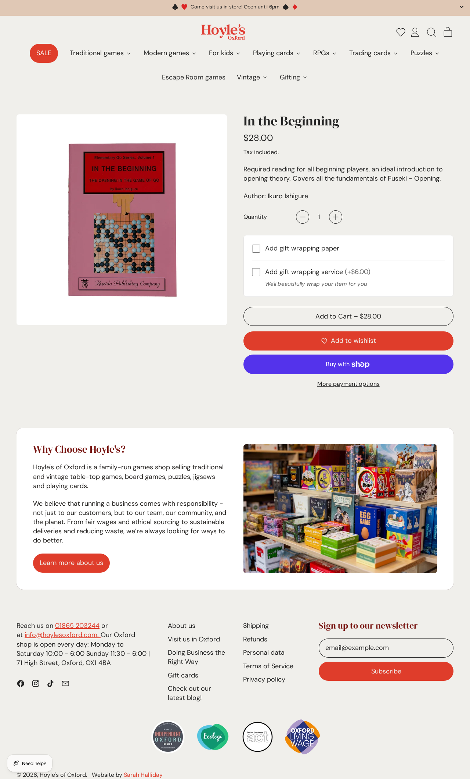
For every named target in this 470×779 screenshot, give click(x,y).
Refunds (255, 639)
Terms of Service (268, 666)
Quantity (255, 217)
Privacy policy (264, 679)
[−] (302, 217)
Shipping (256, 625)
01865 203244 (77, 625)
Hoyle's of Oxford (63, 775)
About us (181, 625)
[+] (335, 217)
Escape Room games (193, 77)
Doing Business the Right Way (196, 657)
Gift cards (183, 675)
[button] (401, 32)
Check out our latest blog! (189, 693)
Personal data (264, 652)
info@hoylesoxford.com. (63, 634)
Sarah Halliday (143, 775)
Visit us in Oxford (194, 639)
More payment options (348, 384)
